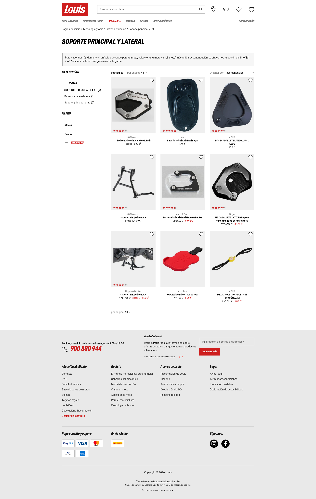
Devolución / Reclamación (77, 410)
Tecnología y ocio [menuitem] (93, 21)
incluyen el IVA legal (162, 481)
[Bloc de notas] (238, 9)
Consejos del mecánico (124, 379)
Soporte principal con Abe (133, 217)
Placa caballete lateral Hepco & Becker (182, 217)
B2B (64, 379)
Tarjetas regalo (70, 400)
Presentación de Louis (173, 373)
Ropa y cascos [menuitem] (70, 21)
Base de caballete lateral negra (182, 140)
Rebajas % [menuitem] (114, 21)
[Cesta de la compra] (251, 9)
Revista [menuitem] (144, 21)
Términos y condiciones (223, 379)
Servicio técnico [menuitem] (162, 21)
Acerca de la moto (121, 394)
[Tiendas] (213, 9)
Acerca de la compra (172, 384)
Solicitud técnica (71, 384)
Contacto (67, 373)
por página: (133, 72)
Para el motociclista (122, 400)
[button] (201, 9)
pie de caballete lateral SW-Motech (133, 140)
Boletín (66, 394)
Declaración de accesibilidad (226, 389)
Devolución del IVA (171, 389)
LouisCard (68, 405)
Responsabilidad (170, 394)
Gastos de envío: (132, 485)
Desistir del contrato (73, 415)
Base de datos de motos (76, 389)
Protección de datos (221, 384)
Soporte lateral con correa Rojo (182, 294)
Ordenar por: (217, 72)
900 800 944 (85, 349)
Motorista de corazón (123, 384)
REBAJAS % (77, 143)
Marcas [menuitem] (130, 21)
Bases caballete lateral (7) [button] (79, 96)
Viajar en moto (119, 389)
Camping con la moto (123, 405)
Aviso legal (216, 373)
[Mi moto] (226, 9)
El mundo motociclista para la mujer (132, 373)
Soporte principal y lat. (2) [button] (79, 102)
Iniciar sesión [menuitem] (246, 21)
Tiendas (165, 379)
